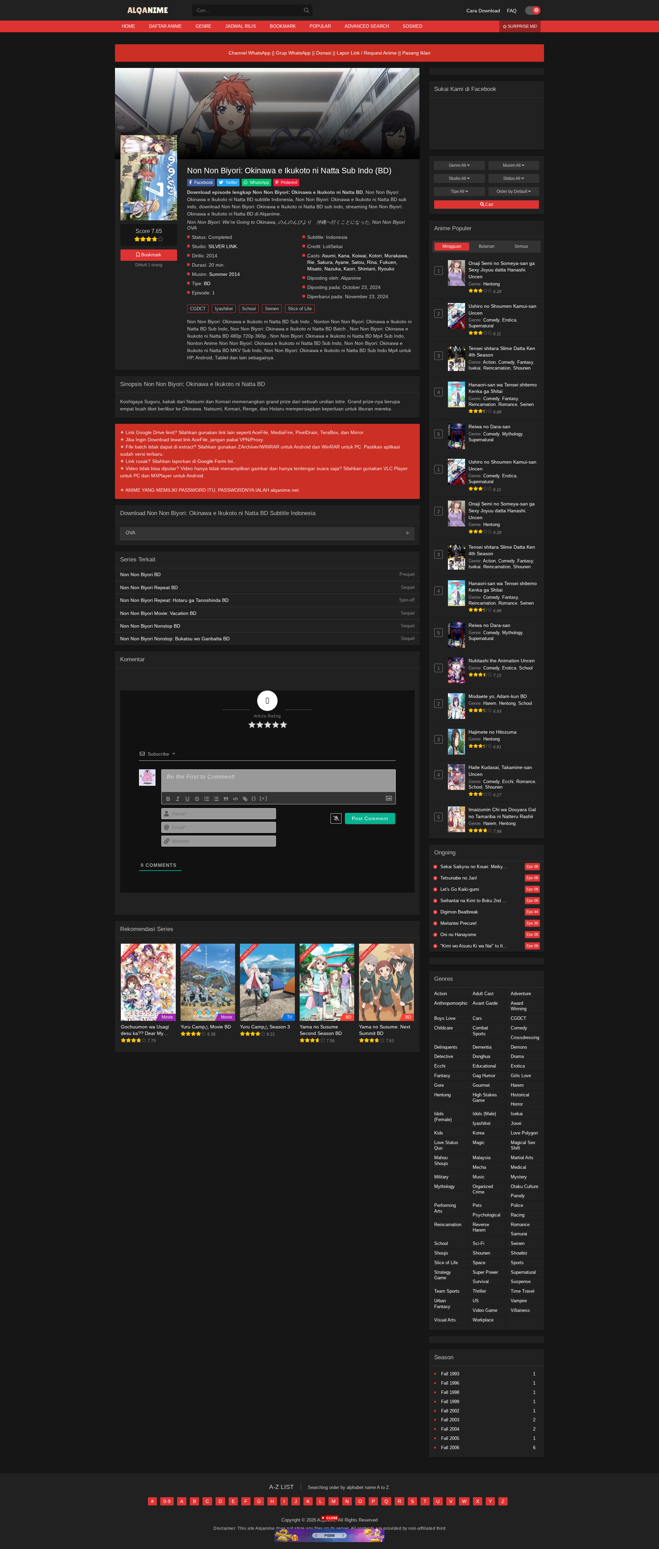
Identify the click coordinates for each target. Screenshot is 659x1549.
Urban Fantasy (442, 1303)
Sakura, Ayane (333, 262)
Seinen (272, 308)
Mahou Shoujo (441, 1160)
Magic (479, 1142)
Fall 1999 (450, 1401)
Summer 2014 (224, 274)
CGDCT (198, 308)
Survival (481, 1281)
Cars (477, 1018)
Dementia (482, 1047)
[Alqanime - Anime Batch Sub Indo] (148, 14)
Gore (439, 1085)
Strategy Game (442, 1275)
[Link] (245, 799)
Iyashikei (224, 308)
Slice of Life (300, 308)
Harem (489, 703)
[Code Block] (235, 799)
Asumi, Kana (335, 255)
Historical (520, 1094)
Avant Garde (485, 1003)
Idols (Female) (443, 1116)
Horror (517, 1104)
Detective (443, 1056)
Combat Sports (480, 1030)
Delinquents (446, 1047)
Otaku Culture (524, 1186)
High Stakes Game (485, 1097)
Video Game (485, 1310)
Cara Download (483, 10)
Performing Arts (445, 1208)
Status (511, 178)
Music (479, 1176)
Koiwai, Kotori (367, 255)
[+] (263, 798)
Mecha (479, 1167)
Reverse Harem (481, 1227)
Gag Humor (484, 1075)
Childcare (443, 1027)
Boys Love (444, 1018)
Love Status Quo (446, 1145)
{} (254, 798)
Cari (488, 204)
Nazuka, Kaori (339, 268)
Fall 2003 (450, 1419)
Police (517, 1205)
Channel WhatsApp (249, 53)
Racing (517, 1215)
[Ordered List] (206, 799)
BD (207, 283)
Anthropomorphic (451, 1003)
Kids (438, 1132)
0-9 (167, 1501)
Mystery (519, 1176)
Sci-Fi (478, 1243)
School (249, 308)
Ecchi (507, 781)
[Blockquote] (226, 799)
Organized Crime (483, 1189)
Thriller (479, 1291)
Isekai (475, 368)
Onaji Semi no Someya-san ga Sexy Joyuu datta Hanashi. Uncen (502, 269)
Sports (517, 1262)
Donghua (481, 1056)
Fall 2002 (450, 1410)
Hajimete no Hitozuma (493, 732)
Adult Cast (483, 993)
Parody (518, 1195)
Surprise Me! (522, 26)
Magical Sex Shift (523, 1145)
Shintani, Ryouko (376, 268)
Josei (516, 1123)
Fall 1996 (450, 1383)
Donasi (323, 53)
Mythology (512, 433)
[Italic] (178, 799)
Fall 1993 (450, 1373)
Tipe (457, 191)
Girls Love (521, 1075)
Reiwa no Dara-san (489, 426)
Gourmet (481, 1085)
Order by (512, 191)
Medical (518, 1167)
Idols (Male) (484, 1113)
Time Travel (522, 1291)
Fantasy (525, 362)
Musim (512, 165)
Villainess (520, 1310)
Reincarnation (496, 368)
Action (489, 362)
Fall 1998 (450, 1392)
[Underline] (187, 799)
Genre (457, 165)
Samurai (519, 1233)
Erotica (509, 320)
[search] (306, 10)
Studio (457, 178)
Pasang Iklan (416, 53)
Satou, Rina (364, 262)
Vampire (519, 1300)
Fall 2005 (450, 1438)
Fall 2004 (450, 1429)
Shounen (522, 368)
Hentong (491, 284)
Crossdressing (525, 1037)
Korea (478, 1132)
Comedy (491, 320)
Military (441, 1176)
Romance (507, 404)
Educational (484, 1066)
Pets (477, 1205)
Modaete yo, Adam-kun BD (498, 696)
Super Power (485, 1272)
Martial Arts (522, 1157)
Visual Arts (445, 1320)
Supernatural (481, 325)
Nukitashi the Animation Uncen (502, 660)
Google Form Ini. (215, 461)
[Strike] (197, 799)
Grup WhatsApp (293, 53)
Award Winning (519, 1006)
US (476, 1300)
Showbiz (519, 1253)
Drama (517, 1056)
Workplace (483, 1320)
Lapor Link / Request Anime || (369, 53)
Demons (519, 1047)
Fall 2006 (450, 1447)
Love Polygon (524, 1132)
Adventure (521, 993)
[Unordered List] (216, 799)
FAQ (512, 10)
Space (479, 1262)
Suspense (521, 1281)
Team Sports (447, 1291)
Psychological (486, 1215)
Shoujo (441, 1253)
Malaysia (481, 1157)
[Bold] (168, 799)
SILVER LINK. (223, 246)
